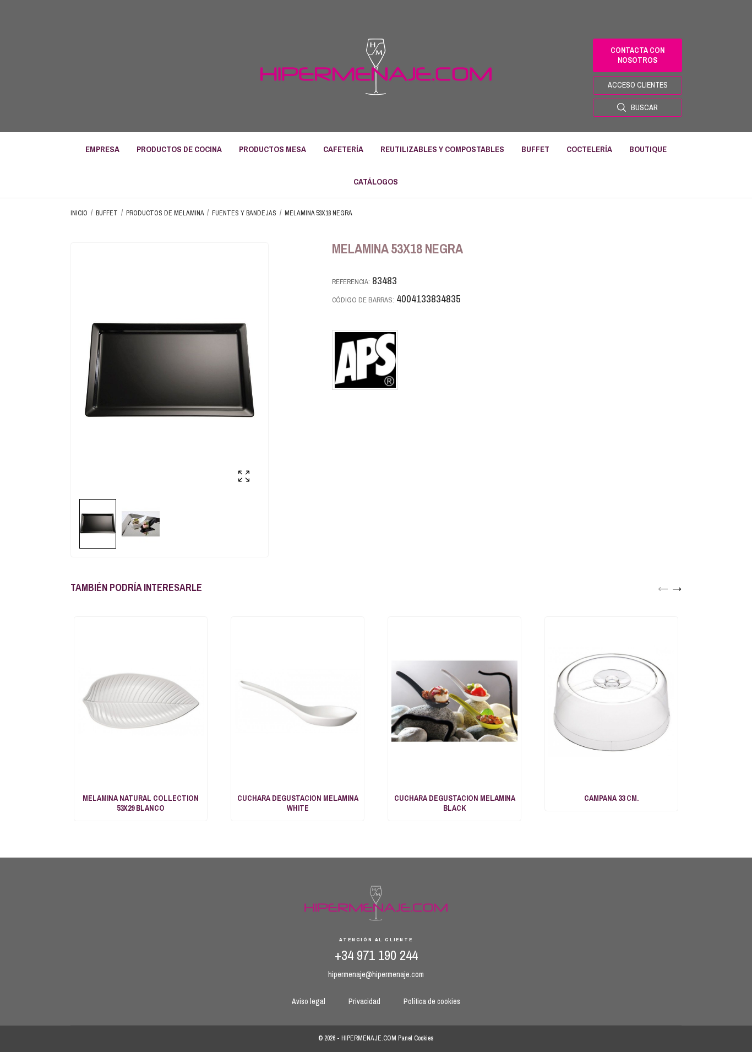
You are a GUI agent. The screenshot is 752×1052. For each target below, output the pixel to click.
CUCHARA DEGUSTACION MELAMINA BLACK (454, 803)
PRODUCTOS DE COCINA (179, 149)
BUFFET (535, 149)
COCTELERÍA (589, 149)
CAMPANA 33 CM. (611, 798)
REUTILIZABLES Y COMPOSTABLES (442, 149)
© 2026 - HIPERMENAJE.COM (358, 1038)
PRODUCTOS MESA (272, 149)
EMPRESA (102, 149)
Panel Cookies (416, 1038)
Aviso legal (308, 1001)
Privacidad (364, 1001)
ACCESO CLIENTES (638, 85)
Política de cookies (432, 1001)
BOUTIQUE (648, 149)
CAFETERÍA (343, 149)
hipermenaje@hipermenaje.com (376, 974)
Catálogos (375, 181)
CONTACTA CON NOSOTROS (637, 55)
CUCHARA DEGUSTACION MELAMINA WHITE (297, 803)
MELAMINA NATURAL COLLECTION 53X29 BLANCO (141, 803)
